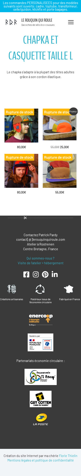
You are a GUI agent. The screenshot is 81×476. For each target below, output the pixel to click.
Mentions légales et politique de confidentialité (40, 460)
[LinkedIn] (54, 274)
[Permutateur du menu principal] (70, 22)
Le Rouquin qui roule (36, 20)
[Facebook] (26, 274)
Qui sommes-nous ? (40, 258)
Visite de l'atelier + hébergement (40, 263)
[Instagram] (35, 274)
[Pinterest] (45, 274)
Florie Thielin (68, 456)
